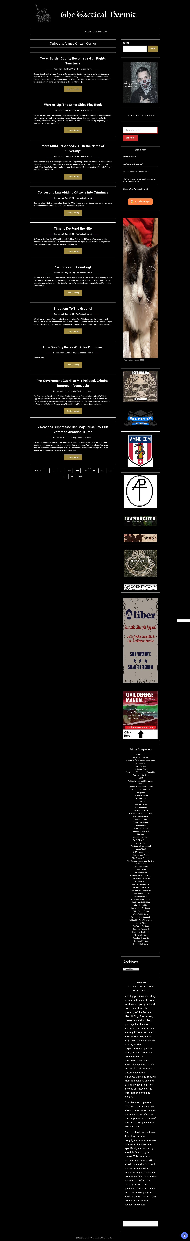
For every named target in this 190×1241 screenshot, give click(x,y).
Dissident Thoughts (141, 938)
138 (69, 471)
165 (71, 476)
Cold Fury (141, 801)
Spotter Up (140, 843)
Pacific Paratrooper (141, 828)
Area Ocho (140, 754)
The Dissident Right (141, 893)
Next (80, 476)
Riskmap (140, 834)
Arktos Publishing (140, 905)
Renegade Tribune (140, 944)
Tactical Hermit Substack (95, 32)
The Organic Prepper (140, 858)
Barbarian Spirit (140, 769)
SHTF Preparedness (141, 852)
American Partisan (140, 757)
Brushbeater (141, 763)
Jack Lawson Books (140, 855)
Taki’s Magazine (140, 872)
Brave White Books (140, 896)
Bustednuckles (141, 819)
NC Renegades (141, 807)
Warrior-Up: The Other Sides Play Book (73, 105)
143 (110, 471)
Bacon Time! (141, 849)
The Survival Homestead (141, 846)
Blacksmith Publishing (141, 902)
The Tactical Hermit (84, 69)
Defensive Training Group (140, 875)
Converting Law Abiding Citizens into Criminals (73, 192)
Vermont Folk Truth (141, 887)
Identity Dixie (140, 923)
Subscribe (131, 137)
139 (77, 471)
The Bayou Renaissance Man (140, 813)
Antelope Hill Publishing (140, 908)
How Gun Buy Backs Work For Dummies (73, 347)
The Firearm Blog (141, 795)
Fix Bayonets (140, 792)
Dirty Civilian (141, 766)
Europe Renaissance (140, 884)
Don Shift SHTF (140, 804)
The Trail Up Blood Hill (141, 878)
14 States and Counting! (73, 267)
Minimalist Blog (95, 1238)
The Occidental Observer (141, 890)
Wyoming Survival (140, 775)
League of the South (140, 932)
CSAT (140, 778)
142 (101, 471)
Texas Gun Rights (141, 866)
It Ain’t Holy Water (140, 822)
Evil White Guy (140, 825)
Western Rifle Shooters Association (140, 760)
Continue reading (73, 89)
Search (126, 43)
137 (61, 471)
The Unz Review (140, 935)
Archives (130, 962)
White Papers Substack (140, 917)
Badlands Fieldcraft (141, 831)
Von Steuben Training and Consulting (141, 772)
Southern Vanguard (141, 929)
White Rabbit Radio (140, 914)
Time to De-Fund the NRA (73, 228)
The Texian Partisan (141, 926)
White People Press (141, 911)
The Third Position (140, 941)
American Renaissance (140, 899)
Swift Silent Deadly (140, 840)
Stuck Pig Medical (140, 837)
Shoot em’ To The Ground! (73, 308)
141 (93, 471)
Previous (38, 471)
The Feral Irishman (140, 816)
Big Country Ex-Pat (140, 810)
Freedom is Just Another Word (140, 786)
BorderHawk (141, 798)
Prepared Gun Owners (141, 789)
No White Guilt (141, 881)
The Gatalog (141, 869)
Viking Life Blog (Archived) (141, 920)
